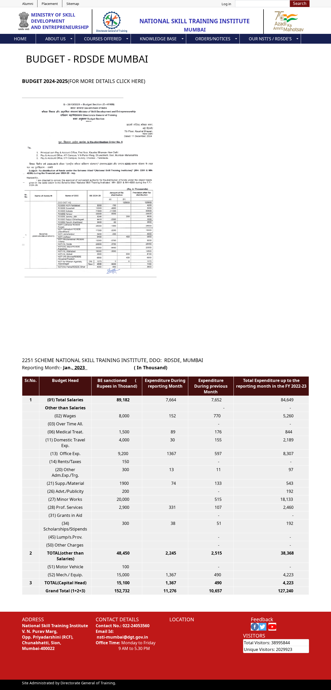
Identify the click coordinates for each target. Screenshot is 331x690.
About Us (55, 39)
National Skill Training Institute (194, 21)
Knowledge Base (158, 39)
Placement (50, 3)
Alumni (27, 3)
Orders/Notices (212, 39)
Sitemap (72, 3)
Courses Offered (103, 39)
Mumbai (195, 29)
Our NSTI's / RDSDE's (270, 39)
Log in (226, 4)
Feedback (262, 619)
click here (130, 81)
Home (20, 39)
